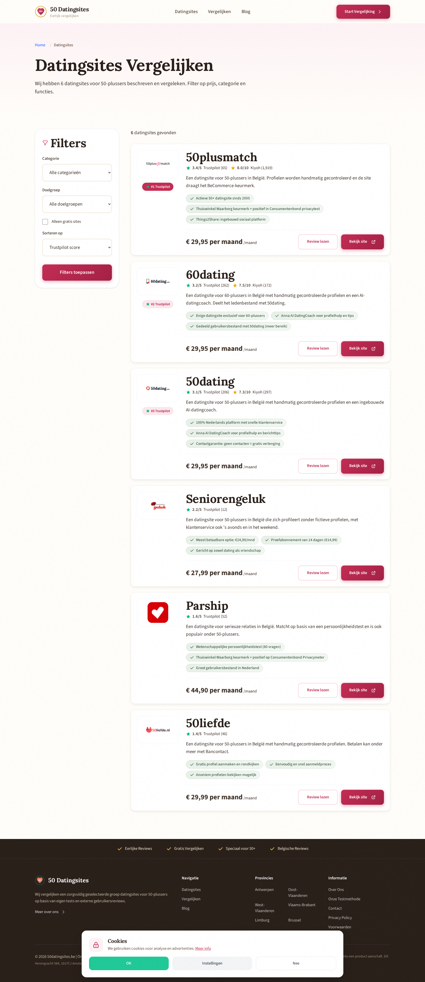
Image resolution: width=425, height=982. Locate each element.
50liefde (208, 722)
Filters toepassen (77, 272)
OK (128, 963)
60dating (210, 274)
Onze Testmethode (344, 899)
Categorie (50, 158)
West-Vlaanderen (264, 908)
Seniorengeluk (226, 498)
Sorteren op (52, 233)
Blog (246, 11)
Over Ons (336, 890)
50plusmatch (222, 156)
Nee (296, 963)
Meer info (203, 948)
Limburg (262, 920)
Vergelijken (219, 11)
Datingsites (186, 11)
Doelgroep (51, 190)
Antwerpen (264, 890)
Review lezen (318, 241)
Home (40, 45)
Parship (207, 605)
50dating (210, 381)
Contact (335, 908)
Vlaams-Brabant (302, 905)
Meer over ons (47, 912)
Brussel (294, 920)
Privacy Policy (340, 918)
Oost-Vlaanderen (297, 893)
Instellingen (212, 963)
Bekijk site (358, 241)
